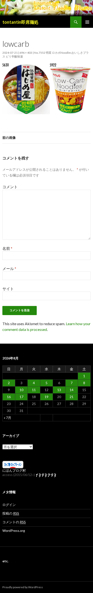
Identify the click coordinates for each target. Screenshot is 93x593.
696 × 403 (26, 52)
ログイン (9, 505)
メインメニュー (87, 22)
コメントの (14, 522)
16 (9, 397)
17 (21, 397)
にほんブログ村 (14, 470)
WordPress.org (13, 530)
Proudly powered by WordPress (22, 587)
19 (46, 397)
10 (21, 390)
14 (71, 390)
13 (59, 390)
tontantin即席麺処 (20, 22)
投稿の (10, 513)
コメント (10, 186)
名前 (7, 248)
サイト (8, 288)
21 (71, 397)
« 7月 (7, 418)
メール (9, 268)
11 (34, 390)
